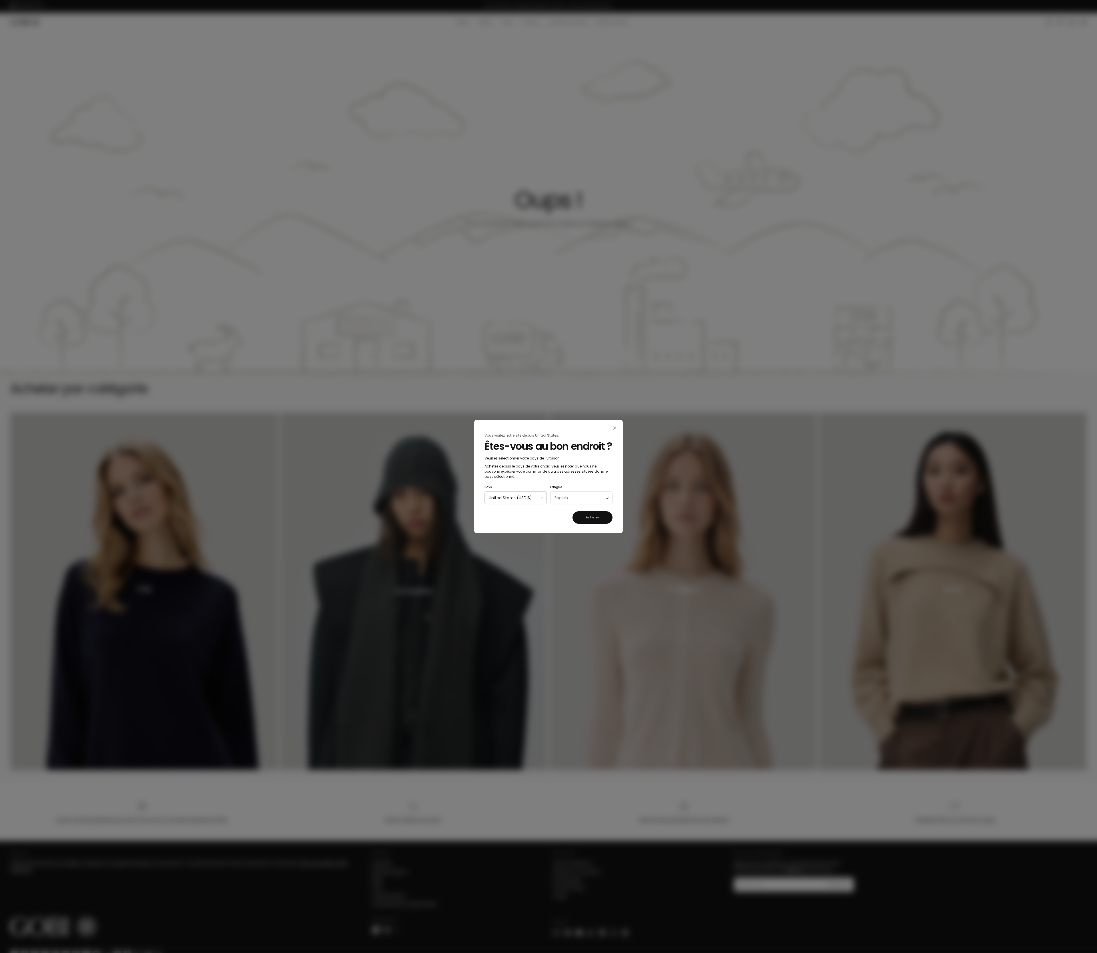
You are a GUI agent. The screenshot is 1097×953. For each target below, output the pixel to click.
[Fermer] (614, 428)
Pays (488, 487)
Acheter (592, 517)
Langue (556, 487)
